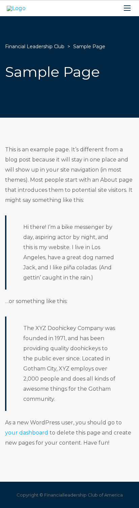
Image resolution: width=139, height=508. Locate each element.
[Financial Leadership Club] (16, 8)
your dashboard (26, 432)
